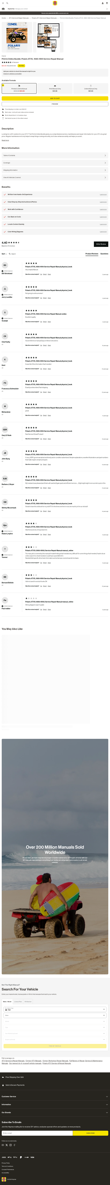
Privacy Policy (6, 1163)
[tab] (92, 254)
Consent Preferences (8, 1169)
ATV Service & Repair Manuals (19, 18)
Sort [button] (3, 254)
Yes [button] (41, 274)
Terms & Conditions (7, 1166)
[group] (13, 243)
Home (4, 18)
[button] (55, 62)
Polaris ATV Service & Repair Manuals (44, 18)
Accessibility (5, 1173)
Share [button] (49, 274)
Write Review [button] (101, 244)
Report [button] (45, 274)
